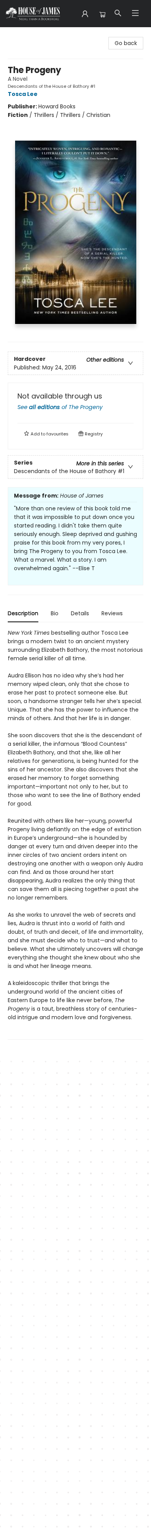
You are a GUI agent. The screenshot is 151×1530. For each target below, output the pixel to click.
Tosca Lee (23, 94)
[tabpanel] (75, 834)
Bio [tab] (54, 613)
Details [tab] (80, 613)
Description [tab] (23, 613)
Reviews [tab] (112, 613)
